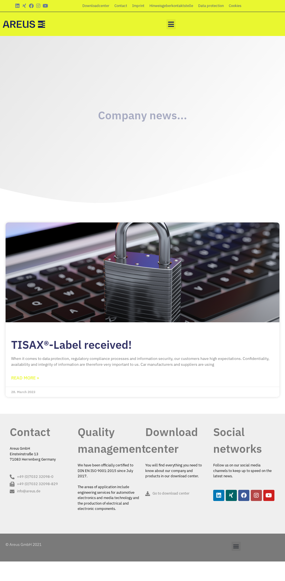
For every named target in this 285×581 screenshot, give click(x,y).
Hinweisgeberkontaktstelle (171, 5)
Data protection (211, 5)
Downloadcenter (95, 5)
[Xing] (24, 5)
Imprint (138, 5)
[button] (171, 24)
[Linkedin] (17, 5)
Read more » (25, 378)
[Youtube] (45, 5)
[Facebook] (31, 5)
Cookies (235, 5)
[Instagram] (38, 5)
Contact (120, 5)
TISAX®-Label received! (71, 344)
